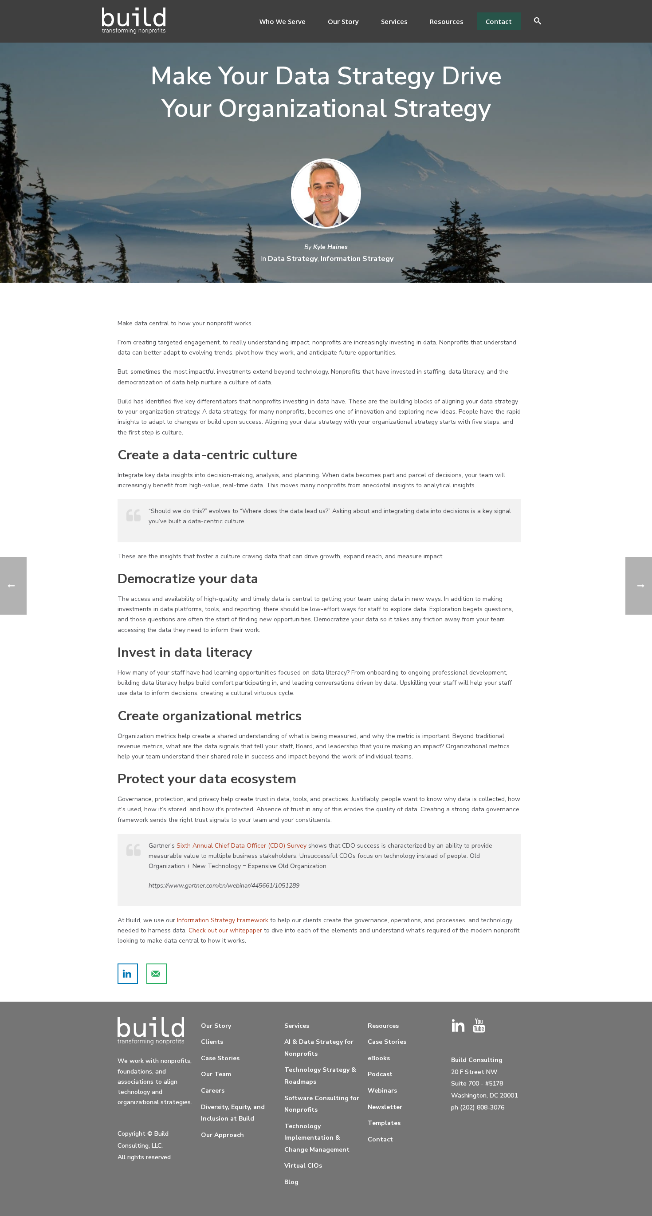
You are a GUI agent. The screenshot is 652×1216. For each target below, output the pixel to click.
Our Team (216, 1074)
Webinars (382, 1090)
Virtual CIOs (303, 1165)
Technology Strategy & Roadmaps (320, 1076)
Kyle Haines (330, 247)
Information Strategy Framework (222, 920)
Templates (384, 1123)
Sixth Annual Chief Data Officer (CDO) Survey (241, 845)
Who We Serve (282, 21)
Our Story (343, 21)
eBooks (379, 1058)
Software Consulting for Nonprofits (321, 1104)
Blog (291, 1182)
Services (394, 21)
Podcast (380, 1074)
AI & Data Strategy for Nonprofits (318, 1048)
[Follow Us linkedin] (458, 1026)
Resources (446, 21)
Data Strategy (293, 259)
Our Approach (222, 1135)
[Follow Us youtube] (479, 1026)
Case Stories (220, 1058)
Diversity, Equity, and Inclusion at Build (233, 1113)
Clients (212, 1042)
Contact (499, 21)
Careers (212, 1090)
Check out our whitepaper (225, 930)
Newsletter (385, 1107)
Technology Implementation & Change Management (317, 1138)
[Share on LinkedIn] (128, 973)
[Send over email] (156, 973)
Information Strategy (357, 259)
